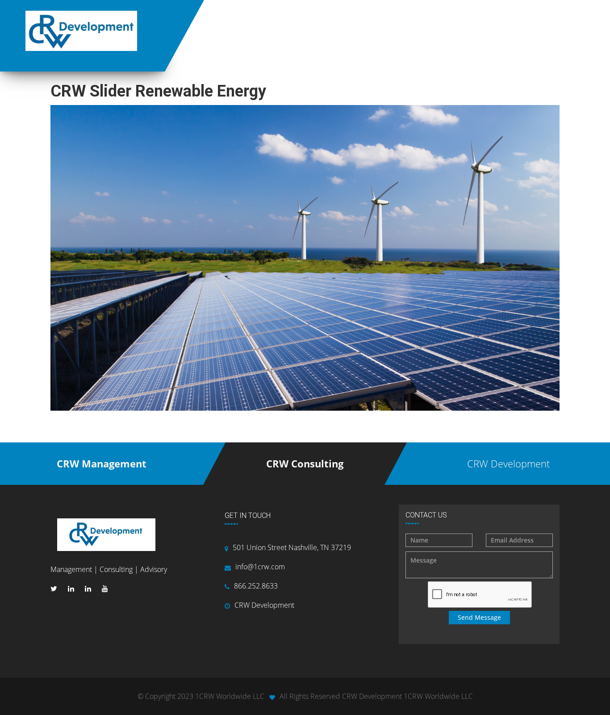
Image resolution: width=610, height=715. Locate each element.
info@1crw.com (260, 567)
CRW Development (264, 605)
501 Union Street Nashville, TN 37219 (292, 547)
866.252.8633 (256, 586)
